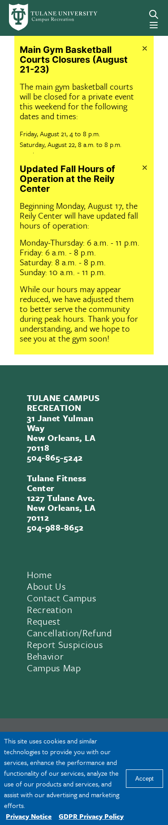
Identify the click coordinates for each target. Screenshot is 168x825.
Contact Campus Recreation (61, 603)
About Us (46, 586)
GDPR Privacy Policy (91, 816)
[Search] (153, 14)
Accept (144, 778)
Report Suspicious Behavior (65, 650)
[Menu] (153, 25)
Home (39, 574)
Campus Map (54, 667)
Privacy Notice (29, 816)
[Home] (39, 17)
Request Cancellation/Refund (69, 626)
